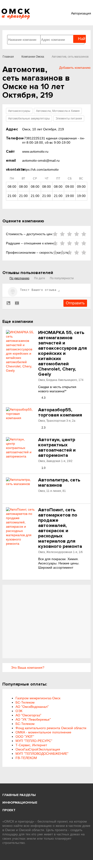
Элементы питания (69, 118)
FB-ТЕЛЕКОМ (26, 758)
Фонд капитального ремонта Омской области (51, 728)
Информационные (19, 803)
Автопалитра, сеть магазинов (59, 482)
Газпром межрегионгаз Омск (38, 698)
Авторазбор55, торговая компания (60, 412)
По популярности (62, 278)
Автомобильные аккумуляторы (29, 118)
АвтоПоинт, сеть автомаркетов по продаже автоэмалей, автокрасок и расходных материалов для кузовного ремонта (60, 528)
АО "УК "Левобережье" (33, 719)
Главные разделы (19, 795)
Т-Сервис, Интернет (31, 745)
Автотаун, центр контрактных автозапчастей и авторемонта (57, 447)
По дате (39, 278)
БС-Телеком (25, 702)
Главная (8, 56)
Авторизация (81, 13)
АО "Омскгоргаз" (28, 715)
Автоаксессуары (19, 111)
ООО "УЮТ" (25, 736)
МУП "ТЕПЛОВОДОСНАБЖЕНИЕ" (42, 753)
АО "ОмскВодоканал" (32, 707)
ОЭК (19, 711)
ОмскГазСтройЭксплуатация (38, 749)
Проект (9, 810)
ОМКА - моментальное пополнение (43, 732)
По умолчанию (19, 278)
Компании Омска (32, 56)
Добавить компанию (75, 67)
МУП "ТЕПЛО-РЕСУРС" (34, 741)
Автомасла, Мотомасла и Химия (58, 111)
